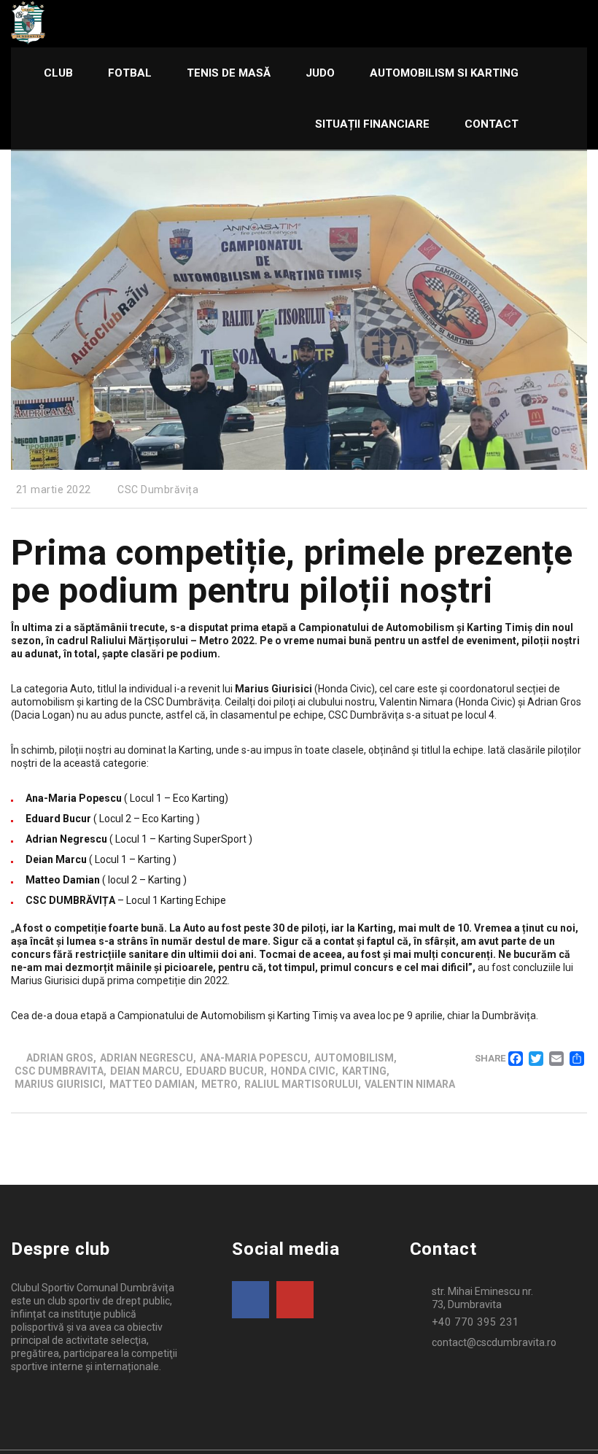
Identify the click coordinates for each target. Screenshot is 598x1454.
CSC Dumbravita (59, 1071)
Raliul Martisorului (301, 1084)
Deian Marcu (144, 1071)
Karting (364, 1071)
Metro (219, 1084)
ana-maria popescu (254, 1058)
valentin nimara (410, 1084)
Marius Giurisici (59, 1084)
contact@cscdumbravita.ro (494, 1342)
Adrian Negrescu (146, 1058)
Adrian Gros (59, 1058)
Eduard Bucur (225, 1071)
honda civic (303, 1071)
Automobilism (354, 1058)
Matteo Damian (152, 1084)
